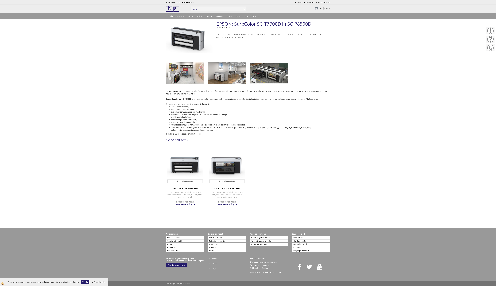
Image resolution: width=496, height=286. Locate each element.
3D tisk (190, 16)
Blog (246, 16)
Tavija (254, 16)
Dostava (170, 244)
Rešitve (199, 16)
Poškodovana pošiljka (217, 241)
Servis (211, 251)
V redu (85, 282)
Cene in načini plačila (175, 241)
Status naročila (172, 251)
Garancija (212, 247)
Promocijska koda (173, 247)
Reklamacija (213, 244)
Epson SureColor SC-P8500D (185, 188)
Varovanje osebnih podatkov (261, 241)
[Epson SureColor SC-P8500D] (189, 38)
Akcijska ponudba (299, 241)
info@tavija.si (188, 2)
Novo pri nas (298, 238)
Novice (229, 16)
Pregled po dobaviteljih (301, 251)
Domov (214, 259)
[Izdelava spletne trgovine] (187, 284)
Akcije (238, 16)
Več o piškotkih (98, 282)
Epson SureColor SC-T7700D (227, 188)
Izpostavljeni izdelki (300, 244)
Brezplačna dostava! (185, 181)
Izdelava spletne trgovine (175, 284)
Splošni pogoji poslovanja (260, 238)
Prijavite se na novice (176, 265)
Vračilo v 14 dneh (215, 238)
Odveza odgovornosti (259, 244)
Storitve (209, 16)
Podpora (219, 16)
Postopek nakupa (173, 238)
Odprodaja (297, 247)
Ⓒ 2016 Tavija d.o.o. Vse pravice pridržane (265, 272)
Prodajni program (175, 16)
